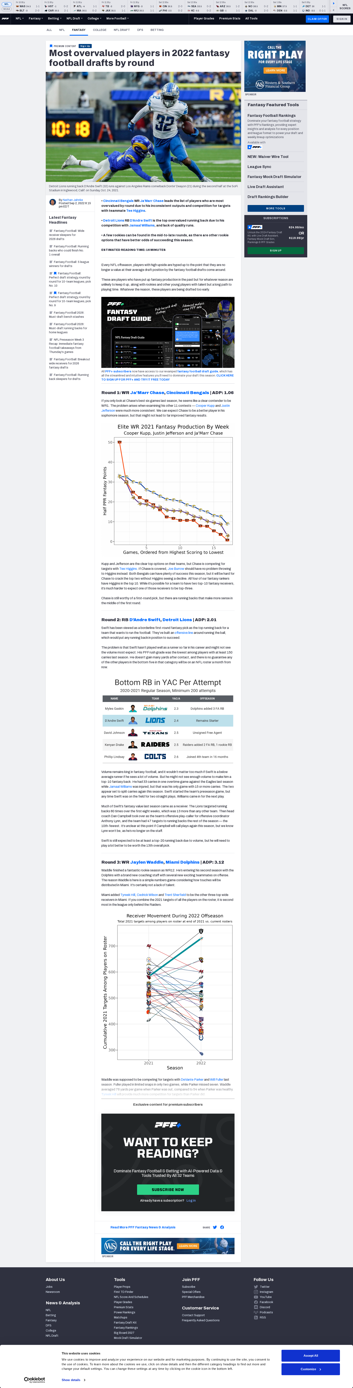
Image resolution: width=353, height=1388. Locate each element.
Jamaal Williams (142, 225)
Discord (265, 1307)
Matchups (120, 1317)
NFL (6, 4)
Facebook (266, 1302)
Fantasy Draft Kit (125, 1322)
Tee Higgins (135, 210)
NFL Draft (122, 30)
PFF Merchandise (193, 1297)
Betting (157, 30)
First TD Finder (123, 1291)
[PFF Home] (5, 19)
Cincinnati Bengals (118, 201)
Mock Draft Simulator (128, 1338)
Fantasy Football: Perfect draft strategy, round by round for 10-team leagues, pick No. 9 (70, 299)
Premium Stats (123, 1307)
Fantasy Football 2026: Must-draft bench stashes (66, 314)
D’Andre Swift (141, 220)
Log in (191, 1200)
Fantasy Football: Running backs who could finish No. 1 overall (69, 250)
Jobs (49, 1286)
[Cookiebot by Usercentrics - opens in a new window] (35, 1380)
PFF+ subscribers (118, 371)
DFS (140, 30)
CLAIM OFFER (317, 19)
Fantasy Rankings (126, 1327)
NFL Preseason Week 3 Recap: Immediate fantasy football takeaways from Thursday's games (66, 346)
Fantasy (80, 30)
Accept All (311, 1355)
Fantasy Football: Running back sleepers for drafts (69, 377)
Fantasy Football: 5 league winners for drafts (69, 264)
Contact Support (193, 1315)
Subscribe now (168, 1190)
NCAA (6, 9)
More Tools (275, 208)
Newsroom (53, 1291)
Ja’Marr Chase (152, 201)
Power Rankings (124, 1312)
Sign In (341, 19)
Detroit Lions (113, 220)
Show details (71, 1380)
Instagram (266, 1291)
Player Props (122, 1286)
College (99, 30)
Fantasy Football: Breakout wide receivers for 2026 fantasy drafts (69, 363)
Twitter (264, 1286)
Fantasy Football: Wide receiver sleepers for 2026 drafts (66, 235)
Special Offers (191, 1291)
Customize (308, 1369)
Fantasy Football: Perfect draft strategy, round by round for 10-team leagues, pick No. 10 (70, 279)
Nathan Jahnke (73, 200)
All (49, 30)
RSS (263, 1317)
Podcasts (266, 1312)
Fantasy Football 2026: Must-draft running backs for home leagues (68, 328)
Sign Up (85, 46)
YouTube (266, 1297)
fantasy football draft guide (197, 371)
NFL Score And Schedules (131, 1297)
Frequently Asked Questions (201, 1320)
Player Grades (123, 1302)
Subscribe (188, 1286)
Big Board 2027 (124, 1332)
